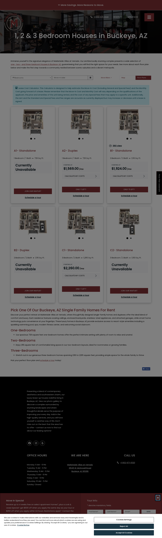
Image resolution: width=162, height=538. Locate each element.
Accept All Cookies (124, 533)
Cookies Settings (123, 519)
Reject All (124, 526)
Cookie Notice (23, 525)
